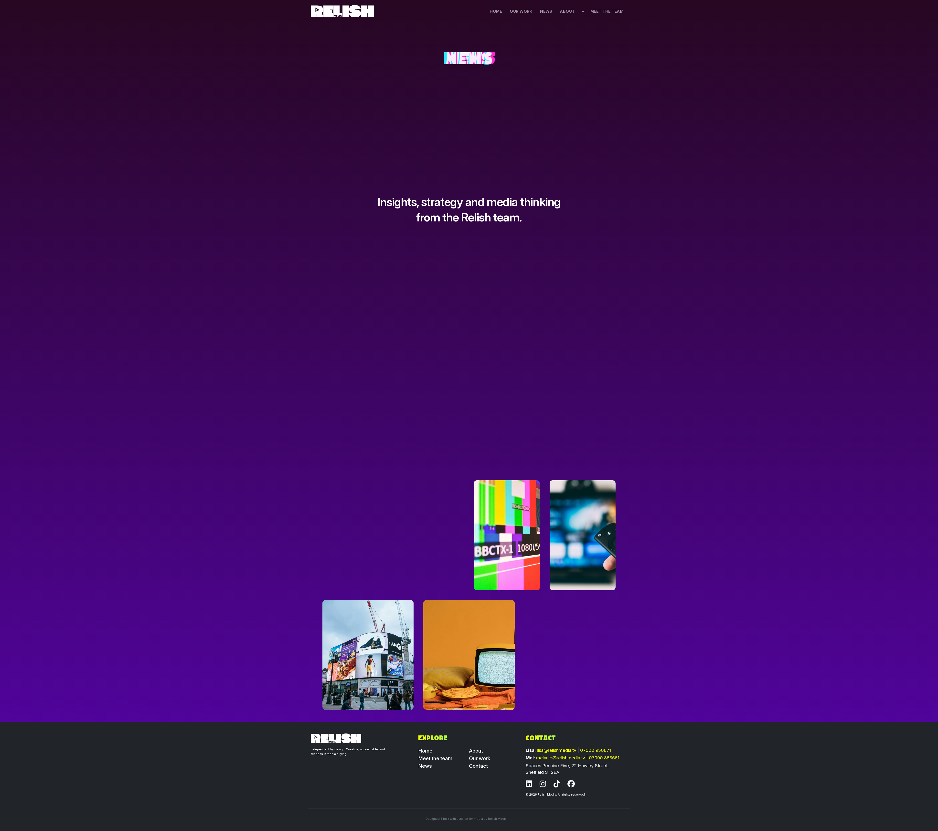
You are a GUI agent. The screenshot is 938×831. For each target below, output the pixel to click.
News (546, 11)
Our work (521, 11)
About (567, 11)
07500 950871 (595, 750)
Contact (478, 766)
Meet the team (607, 11)
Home (496, 11)
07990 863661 (604, 757)
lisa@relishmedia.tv (557, 750)
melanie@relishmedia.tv (561, 757)
